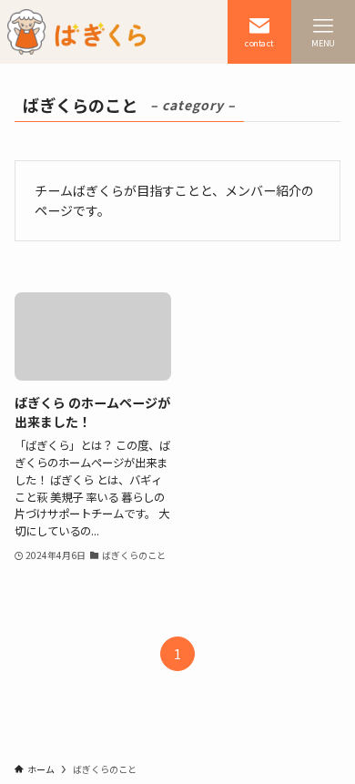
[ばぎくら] (76, 32)
